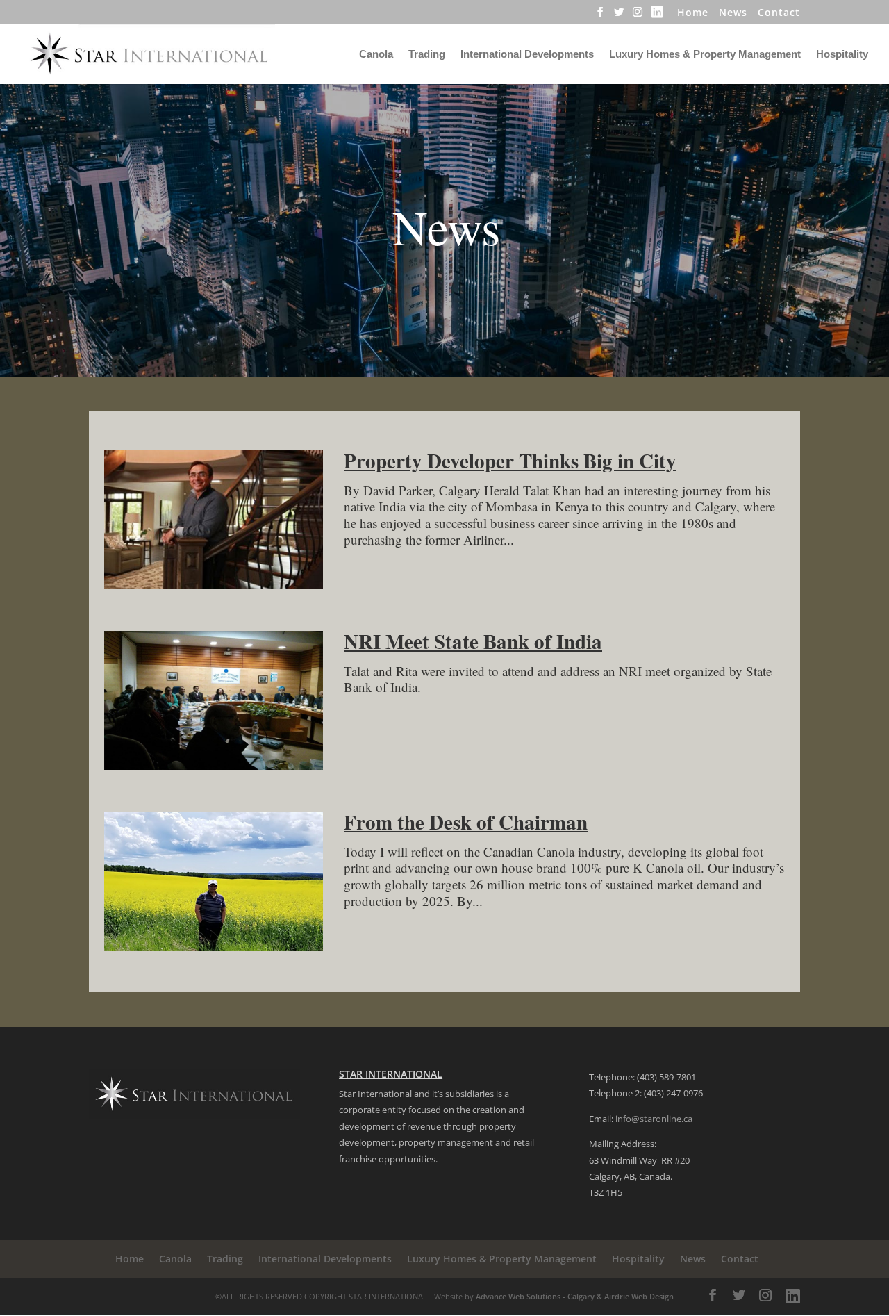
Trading (426, 54)
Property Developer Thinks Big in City (510, 460)
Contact (779, 13)
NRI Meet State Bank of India (473, 641)
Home (692, 13)
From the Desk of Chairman (466, 822)
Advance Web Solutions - (521, 1296)
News (733, 13)
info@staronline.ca (653, 1118)
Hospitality (842, 54)
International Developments (527, 54)
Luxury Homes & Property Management (705, 54)
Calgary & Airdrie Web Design (620, 1296)
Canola (376, 54)
